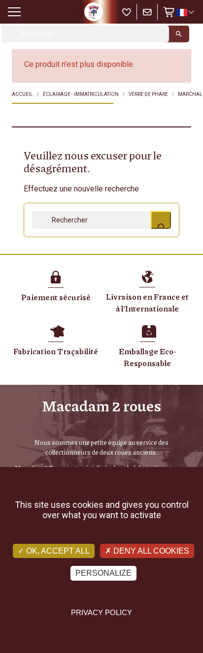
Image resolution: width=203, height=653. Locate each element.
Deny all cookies (150, 551)
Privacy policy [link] (101, 612)
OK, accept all (57, 551)
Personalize (103, 573)
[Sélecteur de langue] (184, 12)
